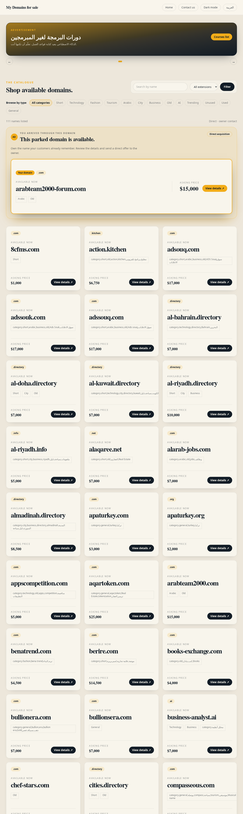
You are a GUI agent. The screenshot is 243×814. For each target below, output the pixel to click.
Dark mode (211, 7)
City (140, 102)
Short (59, 102)
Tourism (112, 102)
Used (225, 102)
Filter (227, 86)
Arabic (127, 102)
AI (179, 102)
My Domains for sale (22, 7)
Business (155, 102)
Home (169, 7)
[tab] (116, 61)
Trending (193, 102)
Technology (76, 102)
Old (169, 102)
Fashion (95, 102)
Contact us (188, 7)
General (14, 110)
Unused (210, 102)
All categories (41, 102)
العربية (230, 7)
